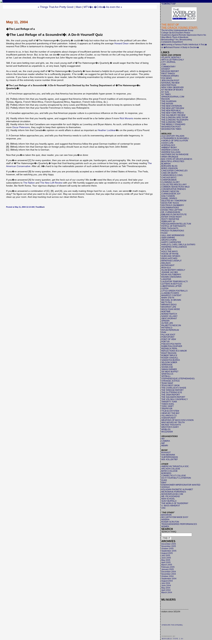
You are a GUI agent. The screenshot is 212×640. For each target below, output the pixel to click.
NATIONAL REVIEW (170, 83)
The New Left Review (51, 182)
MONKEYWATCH (169, 314)
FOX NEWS (166, 78)
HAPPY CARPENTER (171, 242)
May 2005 (165, 560)
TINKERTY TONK (169, 402)
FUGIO (164, 233)
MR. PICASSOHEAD (170, 496)
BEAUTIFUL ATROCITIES (172, 161)
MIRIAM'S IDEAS (169, 304)
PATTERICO (166, 328)
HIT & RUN (166, 249)
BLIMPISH (166, 164)
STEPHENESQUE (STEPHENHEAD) (178, 378)
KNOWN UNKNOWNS (171, 277)
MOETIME (165, 311)
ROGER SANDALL (169, 358)
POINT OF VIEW (168, 339)
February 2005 (168, 567)
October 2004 (167, 576)
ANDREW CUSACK (170, 150)
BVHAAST (166, 452)
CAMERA (165, 441)
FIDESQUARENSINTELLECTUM (176, 224)
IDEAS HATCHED (169, 258)
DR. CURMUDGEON (170, 212)
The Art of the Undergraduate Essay (177, 30)
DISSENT (165, 69)
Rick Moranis (126, 118)
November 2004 (168, 574)
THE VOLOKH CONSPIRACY (174, 399)
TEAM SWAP (167, 383)
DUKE (164, 480)
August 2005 (167, 553)
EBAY (163, 482)
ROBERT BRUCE (169, 355)
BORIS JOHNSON (169, 168)
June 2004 (166, 585)
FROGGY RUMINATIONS (172, 231)
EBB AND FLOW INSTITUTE (174, 214)
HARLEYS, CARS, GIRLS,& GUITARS (178, 244)
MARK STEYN (167, 298)
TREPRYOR (166, 408)
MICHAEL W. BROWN (171, 300)
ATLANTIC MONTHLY (171, 57)
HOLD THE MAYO (169, 251)
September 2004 (168, 578)
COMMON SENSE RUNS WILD (175, 187)
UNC (163, 508)
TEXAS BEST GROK (170, 385)
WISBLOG (165, 429)
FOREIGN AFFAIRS (170, 76)
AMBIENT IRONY (169, 147)
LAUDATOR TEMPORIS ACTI (174, 281)
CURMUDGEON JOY (171, 194)
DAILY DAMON (168, 196)
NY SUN (165, 92)
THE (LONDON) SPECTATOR (174, 117)
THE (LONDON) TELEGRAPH (174, 120)
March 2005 (166, 565)
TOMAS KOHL (167, 404)
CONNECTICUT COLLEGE (173, 475)
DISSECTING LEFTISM (171, 210)
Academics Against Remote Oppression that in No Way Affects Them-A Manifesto (183, 36)
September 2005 (168, 551)
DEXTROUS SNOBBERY (172, 205)
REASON (165, 99)
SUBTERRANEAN (169, 457)
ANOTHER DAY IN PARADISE (174, 154)
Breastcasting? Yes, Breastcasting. (176, 39)
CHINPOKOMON (169, 180)
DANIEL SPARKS (169, 198)
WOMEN (165, 526)
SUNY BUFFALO (168, 501)
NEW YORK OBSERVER (172, 87)
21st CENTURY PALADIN (172, 136)
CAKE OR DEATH (169, 173)
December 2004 (168, 572)
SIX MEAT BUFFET (169, 372)
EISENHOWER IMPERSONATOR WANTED (180, 485)
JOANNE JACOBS (169, 272)
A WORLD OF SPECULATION (174, 140)
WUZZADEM (167, 432)
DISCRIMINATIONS (170, 207)
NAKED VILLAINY (169, 316)
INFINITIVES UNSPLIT (171, 261)
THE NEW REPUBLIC (171, 110)
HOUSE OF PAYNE (170, 254)
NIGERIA (165, 519)
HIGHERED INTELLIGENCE (174, 247)
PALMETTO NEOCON (171, 325)
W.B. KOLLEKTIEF (169, 459)
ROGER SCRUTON (170, 522)
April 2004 (166, 590)
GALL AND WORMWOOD (172, 235)
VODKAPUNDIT (168, 418)
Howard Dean (121, 43)
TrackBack (40, 207)
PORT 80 (165, 341)
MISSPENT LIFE (168, 307)
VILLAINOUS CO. (169, 415)
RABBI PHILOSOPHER (171, 346)
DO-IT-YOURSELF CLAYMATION (176, 478)
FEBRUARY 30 (168, 221)
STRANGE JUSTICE (170, 381)
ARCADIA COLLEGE (170, 469)
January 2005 (167, 569)
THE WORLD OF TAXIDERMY (174, 503)
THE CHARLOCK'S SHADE (173, 388)
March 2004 (166, 592)
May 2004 (165, 588)
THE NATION (167, 103)
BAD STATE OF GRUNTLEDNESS (176, 159)
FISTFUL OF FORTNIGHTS (173, 226)
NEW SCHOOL (168, 499)
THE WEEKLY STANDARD (173, 124)
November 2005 (168, 546)
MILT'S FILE (166, 302)
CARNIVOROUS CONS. (172, 175)
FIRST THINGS (168, 73)
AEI (162, 439)
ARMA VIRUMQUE (169, 157)
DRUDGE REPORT (170, 71)
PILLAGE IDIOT (168, 335)
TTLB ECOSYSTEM (170, 411)
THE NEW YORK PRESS (172, 113)
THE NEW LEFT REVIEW (172, 108)
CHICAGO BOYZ (168, 177)
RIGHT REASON (168, 353)
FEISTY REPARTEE (170, 219)
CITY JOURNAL (168, 62)
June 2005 (166, 558)
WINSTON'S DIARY (170, 427)
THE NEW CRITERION (171, 106)
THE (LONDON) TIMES (171, 122)
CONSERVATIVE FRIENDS (173, 189)
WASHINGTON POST (171, 127)
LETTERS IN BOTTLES (171, 284)
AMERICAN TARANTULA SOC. (175, 466)
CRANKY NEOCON (170, 191)
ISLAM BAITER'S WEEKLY (173, 270)
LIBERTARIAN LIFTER (171, 286)
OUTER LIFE (167, 323)
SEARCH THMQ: (169, 532)
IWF (163, 443)
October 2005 (167, 548)
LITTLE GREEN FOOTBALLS (174, 291)
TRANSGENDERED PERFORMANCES (179, 524)
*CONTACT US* (168, 4)
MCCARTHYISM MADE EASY (174, 517)
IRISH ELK (166, 268)
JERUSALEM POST (170, 80)
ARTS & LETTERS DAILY (172, 60)
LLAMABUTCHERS (170, 293)
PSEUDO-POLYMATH (171, 344)
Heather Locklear (107, 130)
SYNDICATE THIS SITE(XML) (172, 625)
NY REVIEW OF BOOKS (172, 90)
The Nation (29, 182)
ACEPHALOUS (168, 145)
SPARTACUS (167, 374)
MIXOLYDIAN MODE (170, 309)
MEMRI (164, 445)
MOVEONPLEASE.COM (172, 494)
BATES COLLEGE (169, 471)
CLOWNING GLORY (170, 182)
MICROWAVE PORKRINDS (173, 492)
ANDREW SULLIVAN (170, 152)
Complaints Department (172, 42)
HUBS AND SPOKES (170, 256)
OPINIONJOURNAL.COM (172, 97)
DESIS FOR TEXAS (170, 203)
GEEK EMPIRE (168, 237)
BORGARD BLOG (169, 166)
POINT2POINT (167, 337)
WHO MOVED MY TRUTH (173, 422)
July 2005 (165, 555)
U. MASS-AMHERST (170, 506)
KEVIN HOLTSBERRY (171, 274)
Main (79, 7)
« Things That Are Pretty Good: (56, 7)
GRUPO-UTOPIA (169, 240)
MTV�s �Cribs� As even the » (103, 7)
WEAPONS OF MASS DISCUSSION (177, 420)
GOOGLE (165, 487)
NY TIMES (166, 94)
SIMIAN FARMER (169, 369)
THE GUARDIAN (168, 101)
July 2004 (165, 583)
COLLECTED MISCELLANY (174, 184)
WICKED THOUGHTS (171, 425)
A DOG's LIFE (167, 143)
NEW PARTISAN (168, 85)
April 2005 (166, 562)
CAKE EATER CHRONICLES (174, 170)
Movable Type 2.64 (172, 638)
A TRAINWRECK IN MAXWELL (175, 138)
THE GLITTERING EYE (171, 392)
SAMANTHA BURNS (170, 360)
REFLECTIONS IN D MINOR (174, 351)
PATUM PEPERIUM (170, 330)
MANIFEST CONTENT (171, 295)
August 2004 (167, 581)
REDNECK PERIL (169, 348)
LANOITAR (166, 279)
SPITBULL (166, 376)
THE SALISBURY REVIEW (173, 115)
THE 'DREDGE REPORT (172, 390)
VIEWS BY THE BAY (170, 413)
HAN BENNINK (168, 455)
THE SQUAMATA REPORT (173, 397)
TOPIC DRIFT (167, 406)
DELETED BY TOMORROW (173, 201)
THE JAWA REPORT (170, 395)
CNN (163, 64)
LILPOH (164, 288)
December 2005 (168, 544)
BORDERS (166, 473)
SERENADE (166, 365)
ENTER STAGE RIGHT (171, 217)
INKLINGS (166, 263)
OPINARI (165, 321)
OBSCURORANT (169, 318)
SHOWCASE (167, 367)
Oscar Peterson (20, 127)
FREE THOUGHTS (169, 228)
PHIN (163, 332)
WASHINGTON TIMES (171, 129)
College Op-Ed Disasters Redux (175, 33)
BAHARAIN (166, 515)
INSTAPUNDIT (167, 265)
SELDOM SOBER (169, 362)
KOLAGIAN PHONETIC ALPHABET (177, 489)
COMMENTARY (168, 67)
